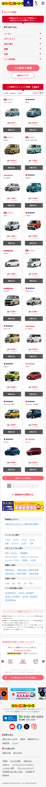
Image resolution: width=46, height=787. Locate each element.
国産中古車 (7, 753)
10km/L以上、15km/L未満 (15, 573)
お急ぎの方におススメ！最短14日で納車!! (21, 524)
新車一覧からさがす (10, 739)
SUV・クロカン (11, 553)
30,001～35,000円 (26, 592)
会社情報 (29, 772)
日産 (7, 543)
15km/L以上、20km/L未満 (27, 569)
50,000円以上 (10, 600)
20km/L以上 (10, 569)
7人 (25, 583)
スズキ (24, 543)
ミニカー (15, 743)
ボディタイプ (9, 38)
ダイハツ (15, 543)
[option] (10, 661)
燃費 (6, 49)
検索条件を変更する (24, 494)
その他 (33, 560)
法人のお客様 (16, 761)
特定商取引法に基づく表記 (12, 772)
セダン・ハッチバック (29, 556)
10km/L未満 (33, 573)
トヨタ (7, 539)
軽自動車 (23, 553)
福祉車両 (6, 743)
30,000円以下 (10, 592)
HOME (5, 761)
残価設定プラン (33, 739)
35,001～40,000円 (12, 596)
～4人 (7, 583)
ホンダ (16, 539)
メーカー (7, 33)
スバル (32, 539)
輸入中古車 (17, 753)
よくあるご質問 (8, 768)
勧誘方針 (6, 775)
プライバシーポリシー (25, 768)
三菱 (31, 543)
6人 (19, 583)
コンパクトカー (11, 556)
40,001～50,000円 (30, 596)
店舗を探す (28, 761)
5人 (13, 583)
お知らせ (6, 765)
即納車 (22, 739)
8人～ (31, 583)
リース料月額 (9, 59)
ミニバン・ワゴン (12, 560)
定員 (6, 54)
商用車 (24, 560)
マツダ (24, 539)
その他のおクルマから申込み (23, 677)
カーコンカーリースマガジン (23, 765)
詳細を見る (11, 130)
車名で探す (8, 43)
